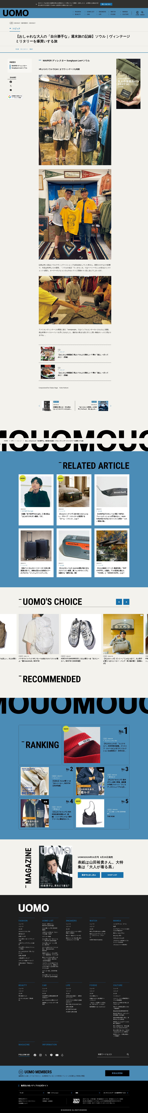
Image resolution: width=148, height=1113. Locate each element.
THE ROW (111, 816)
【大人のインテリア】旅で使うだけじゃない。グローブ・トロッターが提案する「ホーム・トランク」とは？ (73, 516)
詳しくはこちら (106, 4)
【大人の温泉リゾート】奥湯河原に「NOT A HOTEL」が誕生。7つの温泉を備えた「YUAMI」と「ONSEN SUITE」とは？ (111, 570)
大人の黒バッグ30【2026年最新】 (116, 812)
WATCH (113, 12)
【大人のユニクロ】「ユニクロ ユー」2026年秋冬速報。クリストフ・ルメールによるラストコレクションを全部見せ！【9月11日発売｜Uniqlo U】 (115, 747)
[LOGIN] (137, 12)
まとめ (100, 511)
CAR (88, 14)
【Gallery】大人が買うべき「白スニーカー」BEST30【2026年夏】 (61, 783)
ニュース (62, 511)
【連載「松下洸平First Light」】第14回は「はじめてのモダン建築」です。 (35, 515)
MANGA (125, 12)
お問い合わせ (46, 1098)
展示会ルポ (111, 777)
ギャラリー (56, 778)
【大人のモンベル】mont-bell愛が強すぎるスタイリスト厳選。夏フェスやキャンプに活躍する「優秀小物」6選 (74, 570)
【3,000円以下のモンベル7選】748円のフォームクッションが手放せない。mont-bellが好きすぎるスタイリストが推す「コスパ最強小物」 (111, 517)
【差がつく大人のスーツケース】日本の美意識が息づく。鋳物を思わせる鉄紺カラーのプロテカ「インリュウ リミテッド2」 (35, 570)
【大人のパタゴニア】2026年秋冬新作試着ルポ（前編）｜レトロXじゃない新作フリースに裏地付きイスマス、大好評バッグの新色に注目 (62, 815)
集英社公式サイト (23, 1098)
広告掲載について (23, 1103)
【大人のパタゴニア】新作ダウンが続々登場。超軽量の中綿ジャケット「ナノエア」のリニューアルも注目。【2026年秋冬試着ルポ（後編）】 (116, 783)
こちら (113, 1103)
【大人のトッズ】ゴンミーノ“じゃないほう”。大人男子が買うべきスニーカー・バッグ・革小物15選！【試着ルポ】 (66, 661)
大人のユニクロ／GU (110, 740)
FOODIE (113, 14)
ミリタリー (24, 49)
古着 (17, 49)
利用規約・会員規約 (48, 1101)
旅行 (31, 49)
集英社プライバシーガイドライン (27, 1101)
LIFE (100, 14)
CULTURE (126, 14)
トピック (16, 28)
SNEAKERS (102, 12)
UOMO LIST (90, 12)
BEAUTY (78, 14)
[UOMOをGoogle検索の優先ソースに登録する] (15, 96)
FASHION (78, 12)
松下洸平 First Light (27, 511)
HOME (6, 441)
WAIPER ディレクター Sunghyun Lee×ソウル (19, 67)
